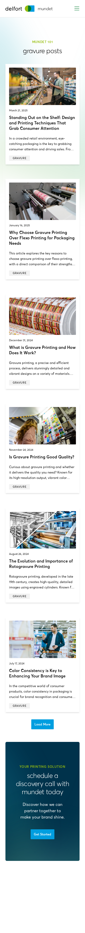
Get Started (42, 834)
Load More (42, 724)
